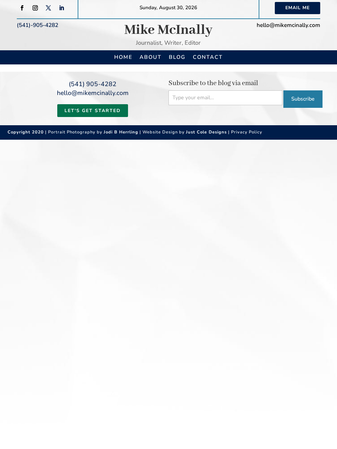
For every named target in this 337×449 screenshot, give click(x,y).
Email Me (297, 8)
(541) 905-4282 (93, 84)
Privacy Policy (246, 132)
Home (123, 57)
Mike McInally (168, 30)
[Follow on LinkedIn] (61, 8)
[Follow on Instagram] (35, 8)
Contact (208, 57)
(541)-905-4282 (37, 25)
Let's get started (93, 110)
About (151, 57)
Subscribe (303, 99)
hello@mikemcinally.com (288, 25)
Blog (177, 57)
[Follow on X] (48, 8)
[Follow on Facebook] (22, 8)
